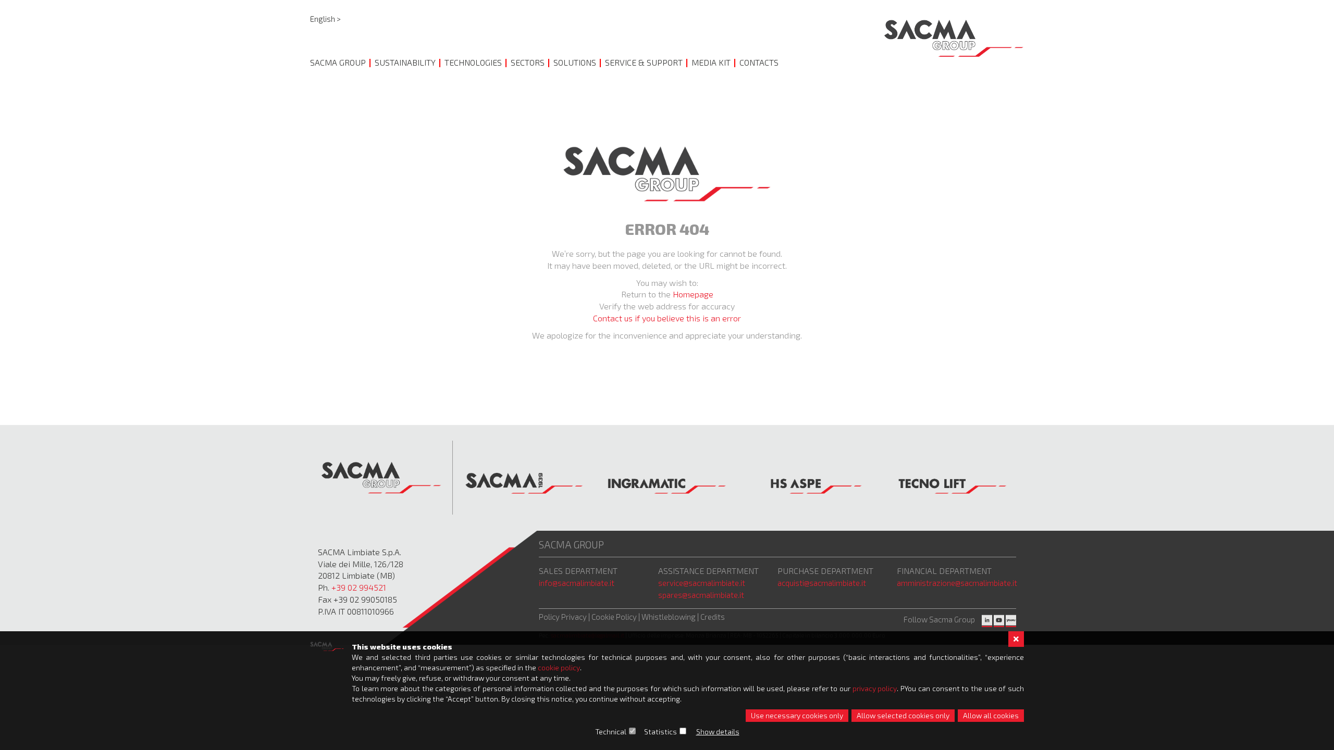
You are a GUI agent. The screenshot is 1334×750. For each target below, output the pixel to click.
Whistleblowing (669, 616)
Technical (610, 731)
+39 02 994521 (358, 587)
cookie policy (559, 667)
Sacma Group (338, 62)
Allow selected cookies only (903, 715)
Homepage (693, 294)
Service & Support (644, 62)
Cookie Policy (614, 616)
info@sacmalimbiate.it (576, 583)
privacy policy (875, 688)
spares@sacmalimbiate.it (701, 594)
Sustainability (405, 62)
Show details (717, 731)
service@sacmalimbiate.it (701, 583)
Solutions (574, 62)
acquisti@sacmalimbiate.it (821, 583)
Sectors (528, 62)
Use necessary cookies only (797, 715)
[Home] (954, 38)
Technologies (473, 62)
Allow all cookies (991, 715)
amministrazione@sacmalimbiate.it (957, 583)
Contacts (759, 62)
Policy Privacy (563, 616)
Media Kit (711, 62)
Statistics (660, 731)
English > (325, 18)
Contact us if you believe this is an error (667, 318)
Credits (712, 616)
